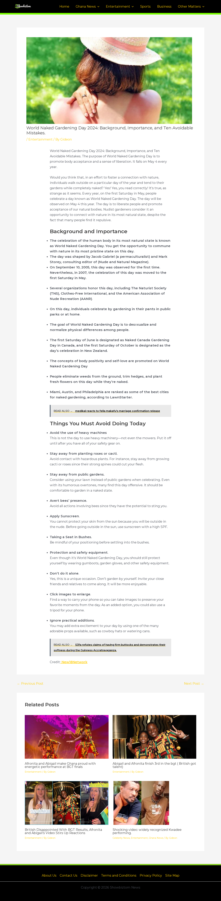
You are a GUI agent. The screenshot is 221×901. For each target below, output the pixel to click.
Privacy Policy (151, 875)
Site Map (172, 875)
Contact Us (68, 875)
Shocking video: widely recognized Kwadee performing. (147, 831)
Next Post (194, 683)
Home (64, 6)
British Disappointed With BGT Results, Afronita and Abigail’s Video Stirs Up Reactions (63, 831)
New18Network (74, 662)
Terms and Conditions (118, 875)
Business (164, 6)
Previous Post (30, 683)
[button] (97, 6)
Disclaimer (89, 875)
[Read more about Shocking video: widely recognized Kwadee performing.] (154, 803)
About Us (49, 875)
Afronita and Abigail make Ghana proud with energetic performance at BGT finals (60, 765)
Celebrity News (121, 837)
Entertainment (118, 6)
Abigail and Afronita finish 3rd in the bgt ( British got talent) (154, 765)
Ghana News (86, 6)
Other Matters (189, 6)
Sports (145, 6)
